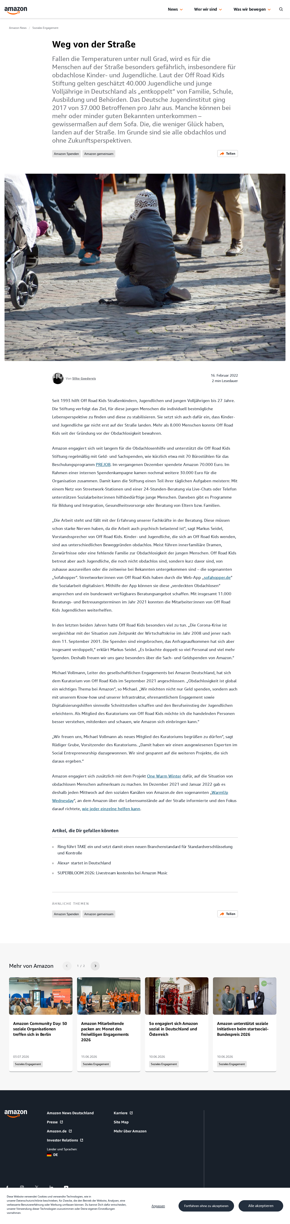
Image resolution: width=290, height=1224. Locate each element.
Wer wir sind (205, 9)
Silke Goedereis (84, 378)
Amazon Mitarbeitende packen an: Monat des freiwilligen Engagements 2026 (105, 1031)
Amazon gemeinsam (99, 154)
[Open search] (280, 9)
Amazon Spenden (66, 154)
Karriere (121, 1113)
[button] (181, 9)
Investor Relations (62, 1140)
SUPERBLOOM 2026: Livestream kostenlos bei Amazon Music (112, 872)
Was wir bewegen (250, 9)
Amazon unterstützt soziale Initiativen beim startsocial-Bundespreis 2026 (242, 1029)
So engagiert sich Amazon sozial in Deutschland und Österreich (173, 1029)
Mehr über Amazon (130, 1131)
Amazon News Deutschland (70, 1113)
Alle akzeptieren (260, 1206)
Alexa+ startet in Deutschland (84, 863)
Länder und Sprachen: (62, 1149)
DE (55, 1154)
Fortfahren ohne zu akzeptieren (206, 1206)
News (173, 9)
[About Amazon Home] (16, 1114)
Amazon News (18, 28)
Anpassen (158, 1206)
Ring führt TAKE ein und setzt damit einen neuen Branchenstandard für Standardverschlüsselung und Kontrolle (145, 850)
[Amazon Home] (16, 11)
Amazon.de (57, 1131)
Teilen (230, 153)
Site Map (121, 1122)
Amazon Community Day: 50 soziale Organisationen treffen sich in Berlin (40, 1029)
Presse (52, 1122)
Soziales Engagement (45, 28)
